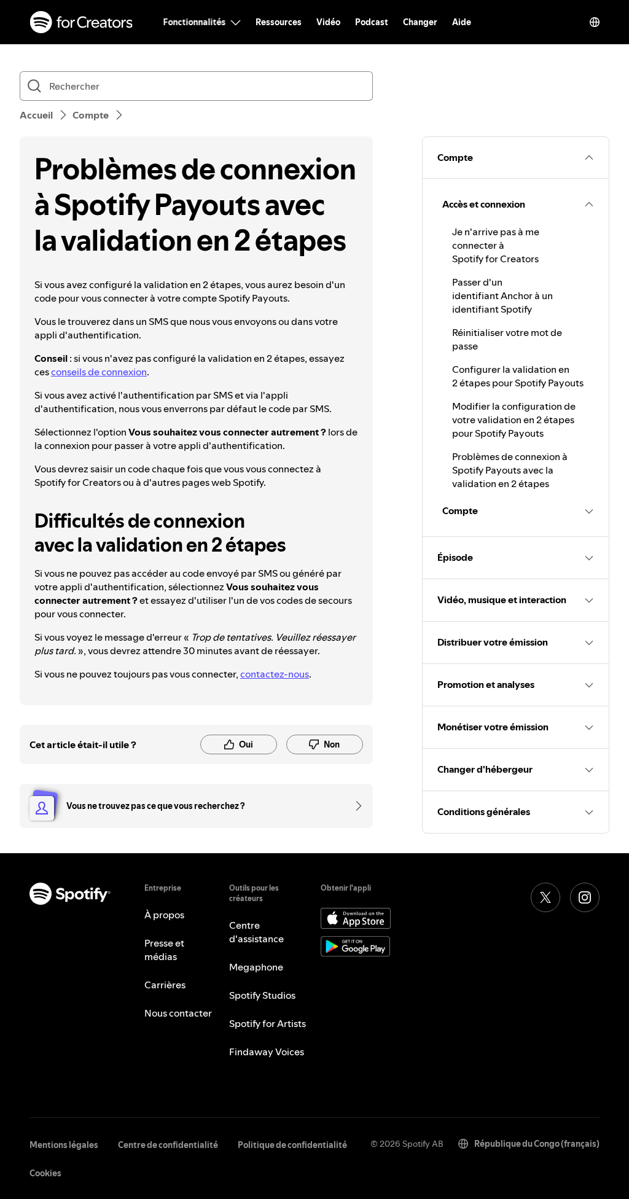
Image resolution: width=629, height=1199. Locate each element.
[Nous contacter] (354, 806)
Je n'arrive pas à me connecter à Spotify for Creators (495, 245)
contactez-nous (274, 674)
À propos (164, 914)
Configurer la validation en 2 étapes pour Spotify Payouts (518, 375)
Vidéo (328, 22)
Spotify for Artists (267, 1023)
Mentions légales (63, 1145)
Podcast (371, 22)
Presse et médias (164, 949)
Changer (420, 22)
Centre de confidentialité (168, 1145)
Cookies (45, 1173)
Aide (461, 22)
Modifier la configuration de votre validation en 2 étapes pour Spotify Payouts (514, 419)
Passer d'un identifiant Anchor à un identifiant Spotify (502, 295)
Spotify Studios (262, 995)
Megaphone (256, 967)
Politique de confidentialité (292, 1145)
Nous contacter (178, 1013)
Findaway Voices (266, 1051)
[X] (545, 897)
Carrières (165, 984)
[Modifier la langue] (595, 22)
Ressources (279, 22)
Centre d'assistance (256, 931)
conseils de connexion (99, 371)
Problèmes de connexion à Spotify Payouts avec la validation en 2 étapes (510, 470)
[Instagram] (585, 897)
